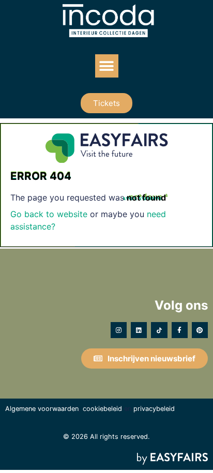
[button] (106, 66)
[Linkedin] (139, 330)
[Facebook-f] (180, 330)
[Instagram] (119, 330)
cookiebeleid (102, 409)
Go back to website (48, 214)
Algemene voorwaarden (42, 409)
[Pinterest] (200, 330)
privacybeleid (154, 409)
